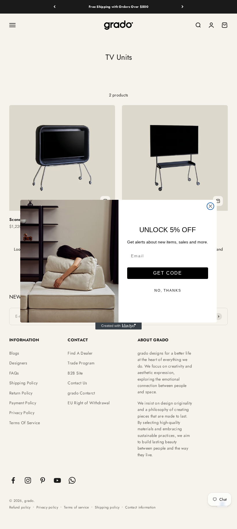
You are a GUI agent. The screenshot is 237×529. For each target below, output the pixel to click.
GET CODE (167, 273)
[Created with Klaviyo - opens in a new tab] (118, 326)
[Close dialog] (210, 206)
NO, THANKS (167, 290)
